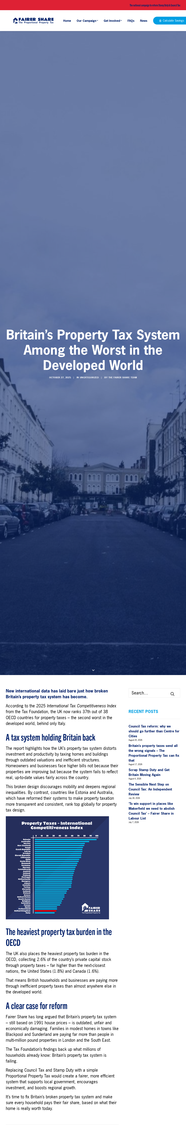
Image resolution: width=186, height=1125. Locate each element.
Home (67, 21)
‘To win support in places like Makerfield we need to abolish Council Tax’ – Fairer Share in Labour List (152, 811)
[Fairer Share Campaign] (33, 20)
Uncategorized (89, 377)
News (143, 21)
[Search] (154, 693)
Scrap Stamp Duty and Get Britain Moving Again (149, 772)
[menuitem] (68, 20)
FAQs (131, 21)
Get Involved (112, 21)
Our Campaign (86, 21)
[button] (172, 694)
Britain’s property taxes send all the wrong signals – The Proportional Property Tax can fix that (154, 753)
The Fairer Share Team (122, 377)
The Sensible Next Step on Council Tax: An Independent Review (150, 789)
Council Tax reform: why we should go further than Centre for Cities (154, 731)
